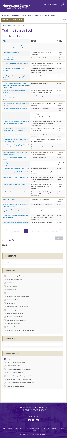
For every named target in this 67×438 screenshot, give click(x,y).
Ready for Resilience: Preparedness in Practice (16, 192)
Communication (11, 289)
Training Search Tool (11, 20)
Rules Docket (52, 428)
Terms (33, 431)
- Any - (9, 359)
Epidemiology (11, 303)
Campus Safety (34, 428)
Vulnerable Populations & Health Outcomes (20, 330)
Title (4, 41)
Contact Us (17, 428)
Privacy (61, 428)
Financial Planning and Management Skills (20, 376)
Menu (64, 20)
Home (3, 25)
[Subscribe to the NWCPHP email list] (37, 420)
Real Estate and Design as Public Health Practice (16, 172)
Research (15, 16)
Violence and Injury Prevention (16, 327)
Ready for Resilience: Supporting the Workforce (16, 177)
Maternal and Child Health (15, 317)
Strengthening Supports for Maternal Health (15, 63)
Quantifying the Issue (9, 199)
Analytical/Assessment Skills (16, 362)
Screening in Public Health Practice (12, 114)
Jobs (25, 428)
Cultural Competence (13, 293)
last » (57, 231)
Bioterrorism (10, 283)
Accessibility (7, 428)
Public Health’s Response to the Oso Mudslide (15, 222)
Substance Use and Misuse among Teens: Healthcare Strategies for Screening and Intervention (14, 47)
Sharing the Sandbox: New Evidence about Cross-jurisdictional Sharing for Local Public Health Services (15, 98)
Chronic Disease (12, 286)
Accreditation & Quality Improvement (18, 276)
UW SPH (45, 4)
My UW (43, 428)
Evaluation (26, 16)
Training (5, 16)
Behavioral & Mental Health (15, 279)
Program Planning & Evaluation (16, 320)
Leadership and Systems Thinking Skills (19, 379)
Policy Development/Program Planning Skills (20, 383)
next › (52, 231)
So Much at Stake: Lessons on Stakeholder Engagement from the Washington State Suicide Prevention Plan (16, 85)
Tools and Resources (13, 323)
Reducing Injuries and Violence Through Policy (16, 168)
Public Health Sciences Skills (15, 386)
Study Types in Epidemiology (11, 52)
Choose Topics (10, 271)
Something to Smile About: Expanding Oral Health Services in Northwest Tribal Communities (14, 78)
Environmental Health (13, 300)
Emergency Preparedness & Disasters (18, 296)
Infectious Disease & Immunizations (18, 306)
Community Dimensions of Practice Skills (19, 369)
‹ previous (17, 231)
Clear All (59, 238)
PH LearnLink (53, 4)
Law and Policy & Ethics (14, 310)
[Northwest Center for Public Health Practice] (21, 6)
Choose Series (10, 339)
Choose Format (10, 256)
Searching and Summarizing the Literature (15, 108)
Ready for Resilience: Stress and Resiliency (14, 184)
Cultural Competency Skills (15, 372)
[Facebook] (29, 420)
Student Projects (51, 16)
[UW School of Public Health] (33, 409)
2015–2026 (23, 434)
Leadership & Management (15, 313)
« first (9, 231)
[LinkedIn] (33, 420)
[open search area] (63, 4)
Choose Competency (12, 353)
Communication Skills (13, 365)
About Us (37, 16)
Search (4, 245)
